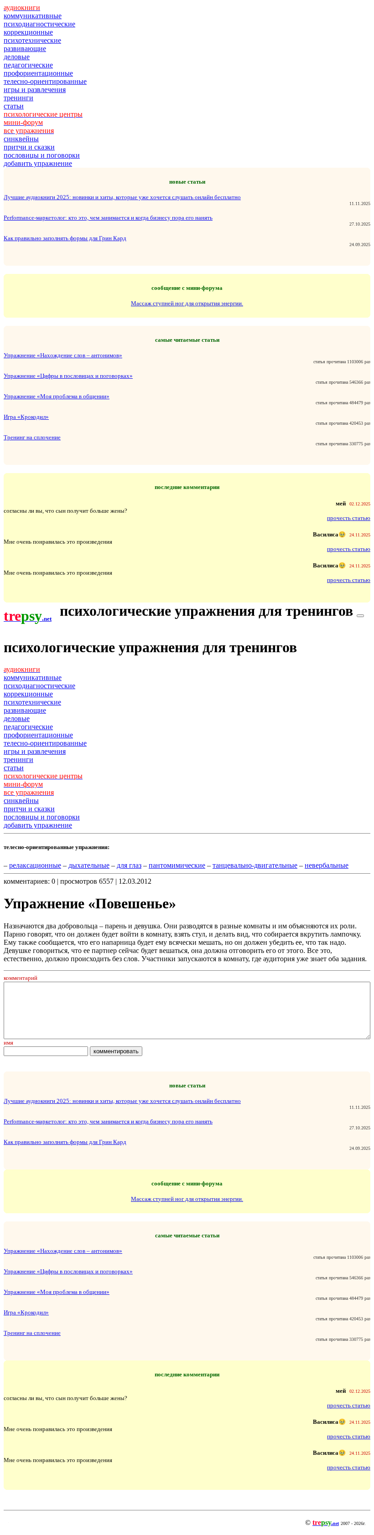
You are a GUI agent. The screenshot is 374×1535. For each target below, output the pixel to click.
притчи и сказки (29, 147)
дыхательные (88, 865)
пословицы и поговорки (42, 155)
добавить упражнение (38, 163)
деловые (17, 57)
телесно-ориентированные (45, 81)
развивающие (25, 48)
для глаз (129, 865)
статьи (14, 106)
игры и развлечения (35, 89)
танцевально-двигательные (255, 865)
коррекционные (28, 32)
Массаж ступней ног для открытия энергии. (187, 303)
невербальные (326, 865)
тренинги (18, 98)
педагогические (28, 65)
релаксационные (35, 865)
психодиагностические (39, 24)
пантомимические (177, 865)
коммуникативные (33, 16)
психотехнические (32, 40)
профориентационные (38, 73)
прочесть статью (348, 518)
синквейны (21, 139)
